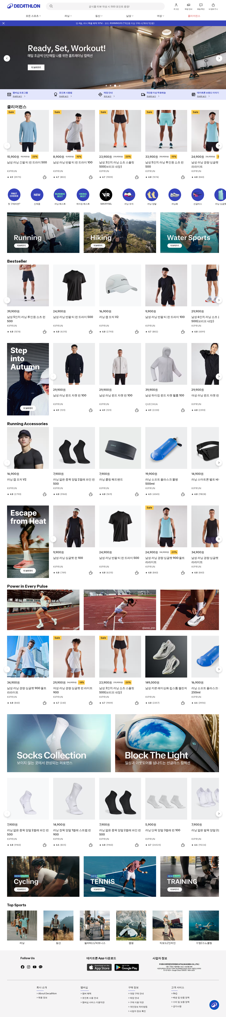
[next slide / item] (219, 58)
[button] (106, 85)
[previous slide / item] (7, 58)
